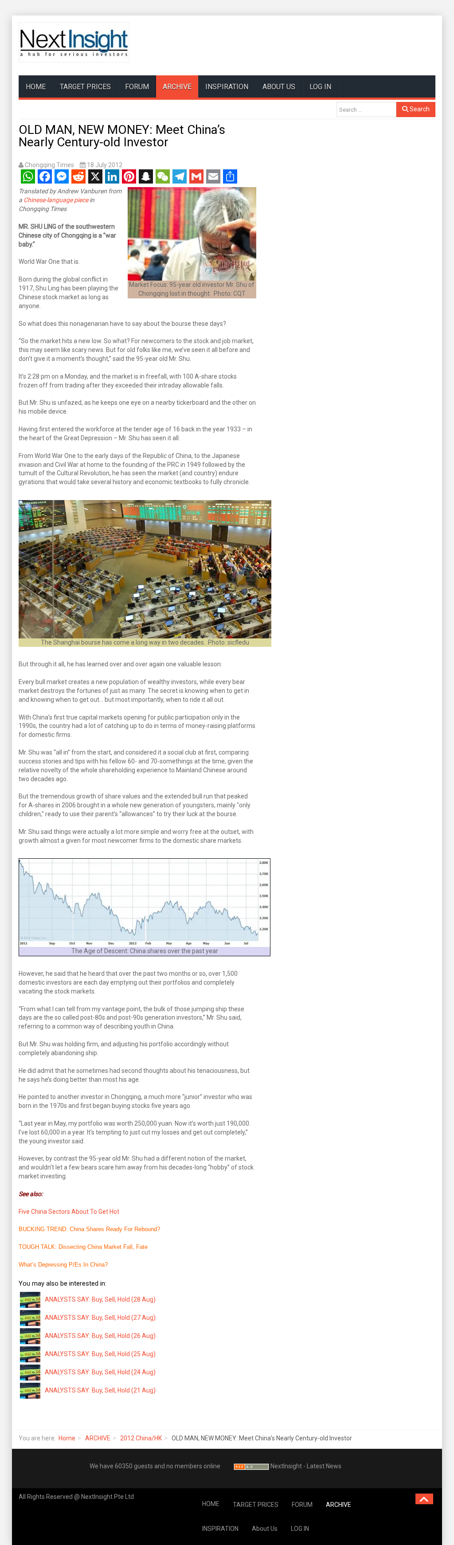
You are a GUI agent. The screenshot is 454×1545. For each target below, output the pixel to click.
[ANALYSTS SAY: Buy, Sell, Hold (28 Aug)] (30, 1298)
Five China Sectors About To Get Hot (69, 1211)
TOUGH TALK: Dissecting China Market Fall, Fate (83, 1247)
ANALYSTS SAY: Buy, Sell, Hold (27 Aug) (100, 1317)
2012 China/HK (141, 1438)
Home (67, 1438)
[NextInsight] (74, 42)
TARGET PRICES (85, 86)
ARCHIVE (177, 86)
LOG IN (320, 86)
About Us (278, 86)
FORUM (137, 86)
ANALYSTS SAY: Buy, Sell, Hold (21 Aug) (100, 1390)
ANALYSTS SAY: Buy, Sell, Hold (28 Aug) (100, 1299)
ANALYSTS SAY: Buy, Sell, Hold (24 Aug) (100, 1372)
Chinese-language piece (55, 199)
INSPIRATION (226, 86)
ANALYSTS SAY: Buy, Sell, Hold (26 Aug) (100, 1335)
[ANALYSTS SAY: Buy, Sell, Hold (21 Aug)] (30, 1389)
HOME (36, 86)
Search (419, 109)
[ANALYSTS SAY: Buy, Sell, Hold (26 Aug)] (30, 1335)
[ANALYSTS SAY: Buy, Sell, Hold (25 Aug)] (30, 1353)
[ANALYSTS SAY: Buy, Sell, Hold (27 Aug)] (30, 1317)
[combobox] (366, 109)
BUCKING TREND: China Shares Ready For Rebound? (89, 1229)
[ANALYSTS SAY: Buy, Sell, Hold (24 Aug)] (30, 1371)
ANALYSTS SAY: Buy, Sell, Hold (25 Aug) (100, 1353)
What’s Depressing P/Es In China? (63, 1264)
